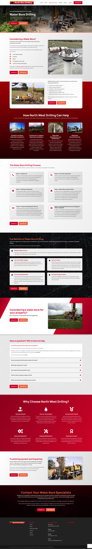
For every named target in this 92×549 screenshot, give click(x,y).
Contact (70, 2)
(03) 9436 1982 (51, 531)
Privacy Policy (38, 547)
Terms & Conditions (30, 547)
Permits (60, 2)
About (46, 2)
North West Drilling (14, 45)
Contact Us (14, 23)
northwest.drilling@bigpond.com (55, 540)
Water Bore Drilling (53, 2)
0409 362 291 (78, 2)
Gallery (65, 2)
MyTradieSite (50, 547)
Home (41, 2)
